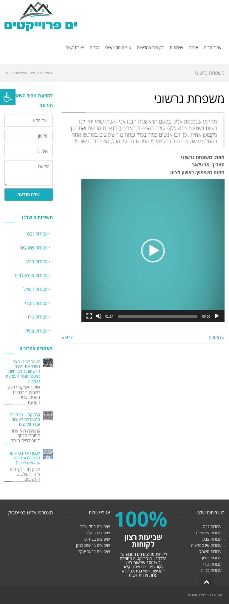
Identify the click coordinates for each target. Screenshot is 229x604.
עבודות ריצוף (36, 303)
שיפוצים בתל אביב (95, 526)
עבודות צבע (37, 261)
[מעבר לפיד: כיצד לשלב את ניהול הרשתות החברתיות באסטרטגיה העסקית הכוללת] (48, 362)
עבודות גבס (37, 234)
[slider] (157, 316)
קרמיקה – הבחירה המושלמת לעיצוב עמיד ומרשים (25, 419)
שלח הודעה (28, 194)
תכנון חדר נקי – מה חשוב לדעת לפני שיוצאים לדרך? (24, 457)
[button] (8, 97)
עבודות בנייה (36, 331)
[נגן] (217, 316)
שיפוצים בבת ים (97, 539)
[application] (153, 250)
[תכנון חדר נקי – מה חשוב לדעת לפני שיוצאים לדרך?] (48, 454)
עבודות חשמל (35, 289)
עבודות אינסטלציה (31, 275)
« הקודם (217, 337)
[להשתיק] (99, 316)
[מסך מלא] (89, 316)
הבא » (68, 337)
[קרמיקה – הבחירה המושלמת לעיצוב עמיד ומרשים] (48, 415)
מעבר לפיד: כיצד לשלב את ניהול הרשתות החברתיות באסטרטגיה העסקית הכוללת (23, 371)
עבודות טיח (38, 317)
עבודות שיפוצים (34, 248)
